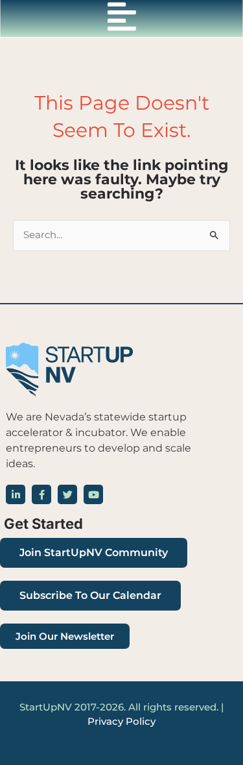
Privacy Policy (121, 721)
